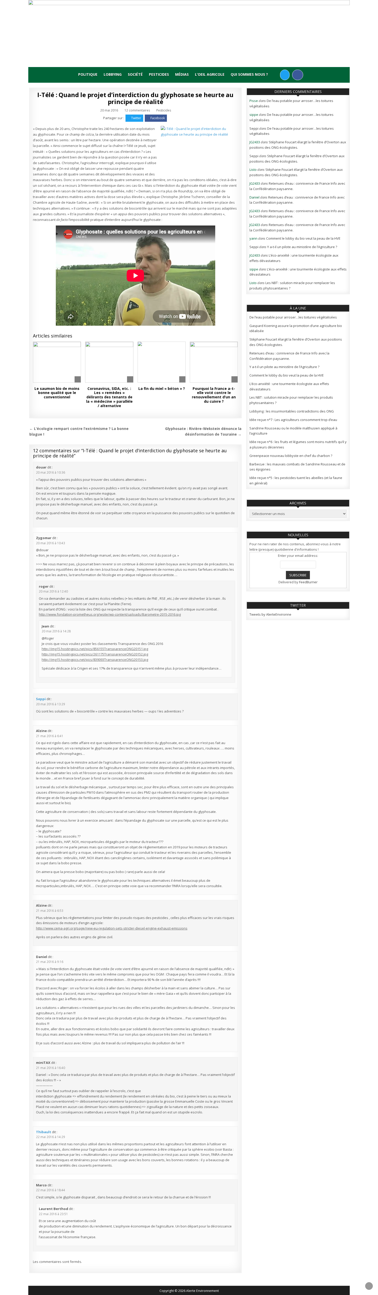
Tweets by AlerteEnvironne (270, 614)
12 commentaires (137, 110)
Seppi (41, 699)
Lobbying (113, 74)
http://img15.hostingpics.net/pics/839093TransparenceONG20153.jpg (95, 659)
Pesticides (159, 74)
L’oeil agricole (209, 74)
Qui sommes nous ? (249, 74)
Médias (182, 74)
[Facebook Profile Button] (297, 75)
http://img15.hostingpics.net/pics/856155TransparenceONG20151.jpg (95, 648)
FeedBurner (308, 582)
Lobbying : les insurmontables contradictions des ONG (291, 411)
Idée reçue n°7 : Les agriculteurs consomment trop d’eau (293, 419)
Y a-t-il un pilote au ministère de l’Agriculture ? (302, 247)
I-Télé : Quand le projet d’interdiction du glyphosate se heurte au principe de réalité (135, 98)
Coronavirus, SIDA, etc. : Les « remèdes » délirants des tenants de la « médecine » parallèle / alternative (109, 397)
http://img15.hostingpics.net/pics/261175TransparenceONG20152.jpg (95, 654)
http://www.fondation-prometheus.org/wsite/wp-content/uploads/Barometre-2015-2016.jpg (110, 614)
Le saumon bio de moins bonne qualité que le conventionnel (56, 393)
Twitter (136, 118)
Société (135, 74)
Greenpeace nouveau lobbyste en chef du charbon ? (290, 455)
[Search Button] (275, 75)
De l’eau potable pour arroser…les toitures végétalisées (293, 317)
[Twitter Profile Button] (284, 75)
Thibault (43, 1132)
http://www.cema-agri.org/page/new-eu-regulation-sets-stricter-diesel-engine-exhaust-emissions (111, 928)
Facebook (157, 118)
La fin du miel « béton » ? (161, 388)
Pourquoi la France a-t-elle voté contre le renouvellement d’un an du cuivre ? (214, 395)
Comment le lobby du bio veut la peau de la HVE (303, 238)
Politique (87, 74)
